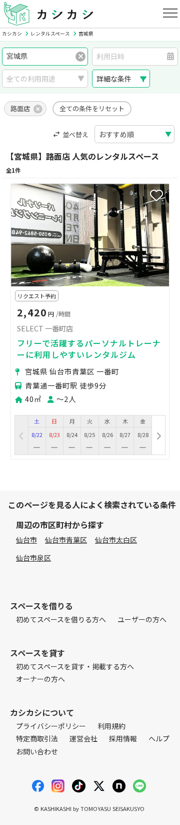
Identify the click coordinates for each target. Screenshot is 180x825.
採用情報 (123, 738)
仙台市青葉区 (66, 540)
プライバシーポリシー (51, 726)
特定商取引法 (37, 738)
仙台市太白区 (116, 540)
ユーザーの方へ (142, 619)
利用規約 (112, 726)
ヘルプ (159, 738)
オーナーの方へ (40, 679)
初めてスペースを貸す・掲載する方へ (75, 666)
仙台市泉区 (33, 558)
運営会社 (84, 738)
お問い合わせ (37, 751)
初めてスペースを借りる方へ (61, 619)
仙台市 (26, 540)
